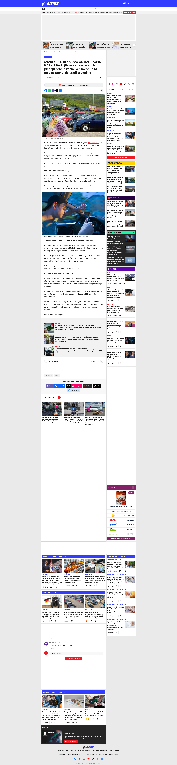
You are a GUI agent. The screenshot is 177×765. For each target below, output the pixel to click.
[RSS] (129, 84)
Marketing (62, 754)
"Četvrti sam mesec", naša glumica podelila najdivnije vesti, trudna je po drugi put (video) (70, 12)
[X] (117, 84)
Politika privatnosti (101, 754)
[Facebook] (109, 84)
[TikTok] (125, 84)
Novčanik (54, 52)
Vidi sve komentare (74, 658)
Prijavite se (72, 741)
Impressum (75, 754)
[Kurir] (50, 3)
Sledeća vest (95, 361)
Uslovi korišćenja (113, 754)
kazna (57, 375)
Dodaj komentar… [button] (56, 653)
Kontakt (68, 754)
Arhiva (93, 754)
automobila (92, 143)
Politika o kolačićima (85, 754)
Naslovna (47, 52)
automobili (49, 375)
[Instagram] (113, 84)
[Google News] (133, 84)
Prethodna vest (53, 361)
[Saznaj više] (104, 727)
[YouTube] (121, 84)
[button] (101, 77)
